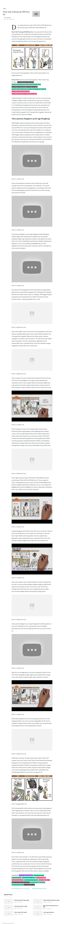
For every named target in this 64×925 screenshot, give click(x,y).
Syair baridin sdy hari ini (31, 880)
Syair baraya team (39, 875)
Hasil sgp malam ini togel (20, 906)
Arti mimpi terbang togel (18, 86)
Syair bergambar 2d (44, 880)
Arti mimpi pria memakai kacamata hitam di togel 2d (26, 84)
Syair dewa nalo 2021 (17, 880)
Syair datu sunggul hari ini (37, 882)
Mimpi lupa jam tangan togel (21, 900)
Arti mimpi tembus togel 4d (19, 89)
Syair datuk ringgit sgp (28, 877)
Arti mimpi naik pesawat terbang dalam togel (24, 94)
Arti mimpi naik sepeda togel (25, 82)
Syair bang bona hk (29, 884)
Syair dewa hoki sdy (17, 884)
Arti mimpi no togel (32, 86)
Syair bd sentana (16, 877)
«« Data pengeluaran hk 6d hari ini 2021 (20, 888)
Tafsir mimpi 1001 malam (20, 912)
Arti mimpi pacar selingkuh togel (37, 89)
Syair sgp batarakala (48, 912)
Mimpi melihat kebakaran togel (51, 900)
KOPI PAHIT (4, 923)
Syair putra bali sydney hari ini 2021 (50, 906)
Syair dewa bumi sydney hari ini (20, 882)
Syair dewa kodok (40, 877)
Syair (4, 8)
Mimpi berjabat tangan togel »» (39, 888)
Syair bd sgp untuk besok (25, 875)
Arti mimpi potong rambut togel (20, 91)
